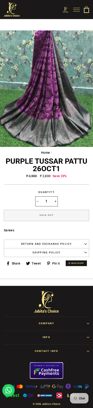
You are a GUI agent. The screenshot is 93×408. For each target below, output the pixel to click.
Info (46, 337)
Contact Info (46, 351)
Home (45, 152)
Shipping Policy (47, 252)
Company (46, 323)
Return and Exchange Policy (46, 243)
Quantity (46, 192)
